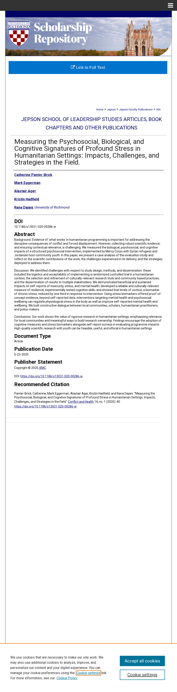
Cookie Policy (67, 678)
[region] (88, 667)
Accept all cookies (142, 661)
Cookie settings (88, 673)
